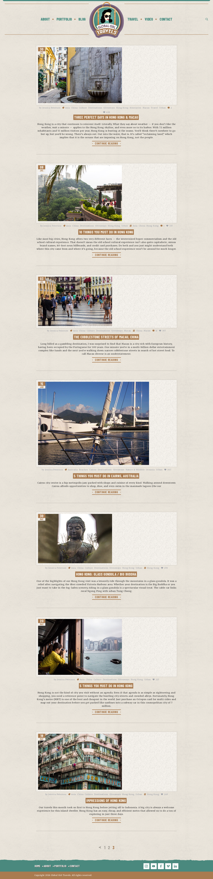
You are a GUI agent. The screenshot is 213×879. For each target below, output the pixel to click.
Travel (132, 19)
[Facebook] (161, 866)
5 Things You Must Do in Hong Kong (106, 685)
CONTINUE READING (106, 143)
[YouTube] (154, 866)
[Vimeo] (168, 866)
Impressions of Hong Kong (106, 800)
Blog (82, 19)
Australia (73, 470)
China (74, 108)
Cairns (92, 470)
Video (149, 19)
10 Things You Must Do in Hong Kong (106, 232)
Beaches (83, 470)
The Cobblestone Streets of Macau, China (106, 337)
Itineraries (135, 108)
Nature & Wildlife (135, 470)
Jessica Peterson (51, 108)
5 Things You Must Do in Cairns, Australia (106, 476)
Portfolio (64, 19)
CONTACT (75, 866)
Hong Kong (122, 108)
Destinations (95, 108)
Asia (67, 108)
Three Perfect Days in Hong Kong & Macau (106, 117)
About (45, 19)
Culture (83, 108)
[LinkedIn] (175, 866)
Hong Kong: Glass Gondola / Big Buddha (106, 574)
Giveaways (109, 108)
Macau (146, 108)
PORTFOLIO (60, 866)
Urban (162, 108)
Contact (166, 19)
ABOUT (47, 866)
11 (156, 331)
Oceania (150, 470)
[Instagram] (146, 866)
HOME (37, 866)
